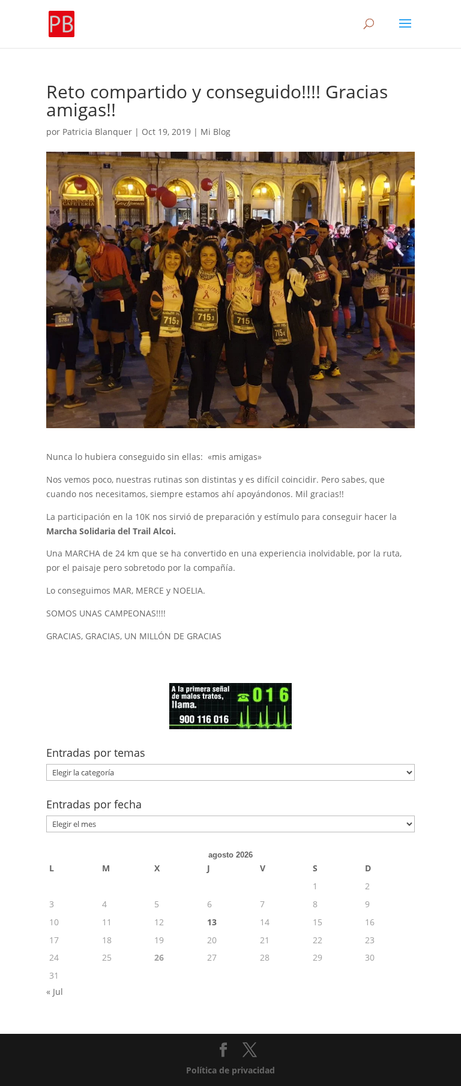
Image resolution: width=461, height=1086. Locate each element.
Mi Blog (215, 131)
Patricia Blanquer (97, 131)
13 (212, 922)
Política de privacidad (230, 1070)
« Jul (54, 991)
